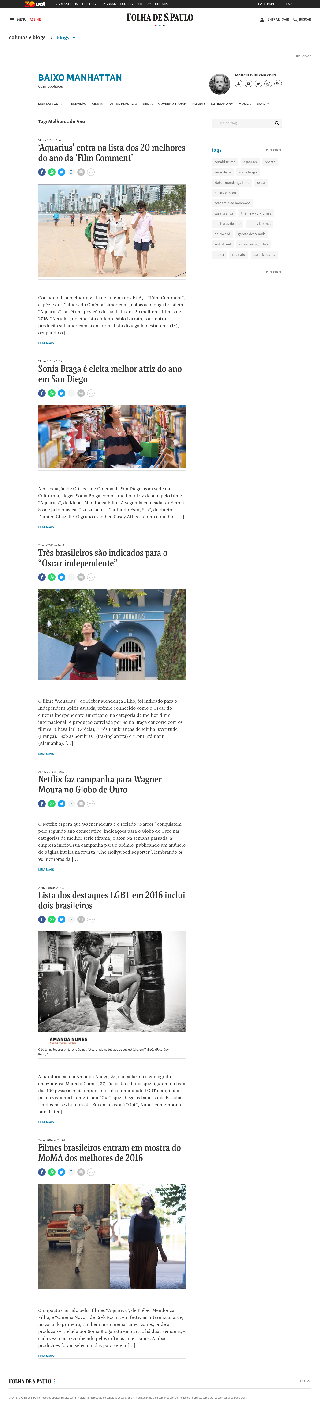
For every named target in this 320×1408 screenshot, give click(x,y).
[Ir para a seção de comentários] (81, 178)
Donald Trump (224, 183)
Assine (35, 19)
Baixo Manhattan (80, 83)
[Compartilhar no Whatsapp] (52, 178)
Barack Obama (264, 276)
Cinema (98, 110)
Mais (261, 110)
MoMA (219, 276)
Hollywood (222, 255)
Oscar (261, 204)
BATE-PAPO (266, 4)
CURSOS (126, 4)
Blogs (63, 37)
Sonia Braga (248, 194)
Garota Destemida (252, 255)
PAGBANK (108, 4)
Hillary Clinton (225, 214)
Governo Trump (172, 110)
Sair (285, 19)
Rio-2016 (198, 110)
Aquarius (250, 183)
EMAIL (290, 4)
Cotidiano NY (222, 110)
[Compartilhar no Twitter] (61, 178)
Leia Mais (46, 349)
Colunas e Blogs (27, 37)
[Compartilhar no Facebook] (42, 178)
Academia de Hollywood (232, 225)
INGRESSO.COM (66, 4)
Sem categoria (50, 110)
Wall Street (222, 266)
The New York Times (256, 235)
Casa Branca (223, 235)
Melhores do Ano (227, 245)
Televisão (77, 110)
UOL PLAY (144, 4)
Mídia (148, 110)
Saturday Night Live (253, 266)
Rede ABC (239, 276)
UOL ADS (161, 4)
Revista (270, 183)
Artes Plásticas (124, 110)
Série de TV (222, 194)
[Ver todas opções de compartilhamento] (71, 179)
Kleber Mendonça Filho (231, 204)
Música (244, 110)
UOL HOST (90, 4)
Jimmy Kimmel (260, 245)
